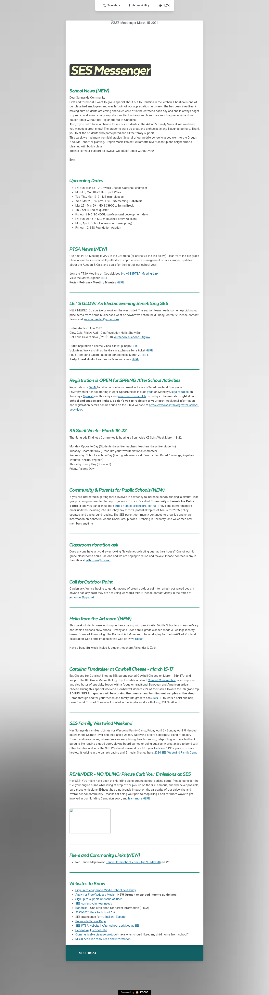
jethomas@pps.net (98, 560)
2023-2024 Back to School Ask (95, 912)
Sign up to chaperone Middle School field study (105, 890)
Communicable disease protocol (96, 934)
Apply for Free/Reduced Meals (95, 894)
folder (139, 639)
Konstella (81, 908)
